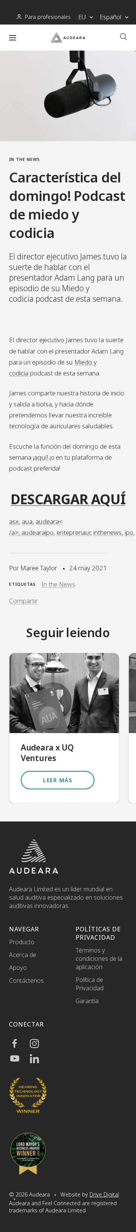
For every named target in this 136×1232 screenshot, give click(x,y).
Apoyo (18, 967)
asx (14, 521)
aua (27, 521)
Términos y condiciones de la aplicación (99, 958)
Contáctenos (26, 980)
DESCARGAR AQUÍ (68, 499)
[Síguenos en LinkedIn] (38, 1058)
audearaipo (38, 532)
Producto (21, 942)
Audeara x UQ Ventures (47, 752)
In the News (24, 159)
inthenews (107, 532)
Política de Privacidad (90, 984)
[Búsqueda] (123, 37)
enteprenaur (73, 532)
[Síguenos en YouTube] (18, 1058)
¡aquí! (40, 457)
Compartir (23, 600)
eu (82, 17)
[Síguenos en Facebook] (18, 1043)
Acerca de (22, 955)
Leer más (57, 780)
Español (110, 17)
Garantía (87, 1001)
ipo (129, 532)
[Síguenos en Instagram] (38, 1043)
